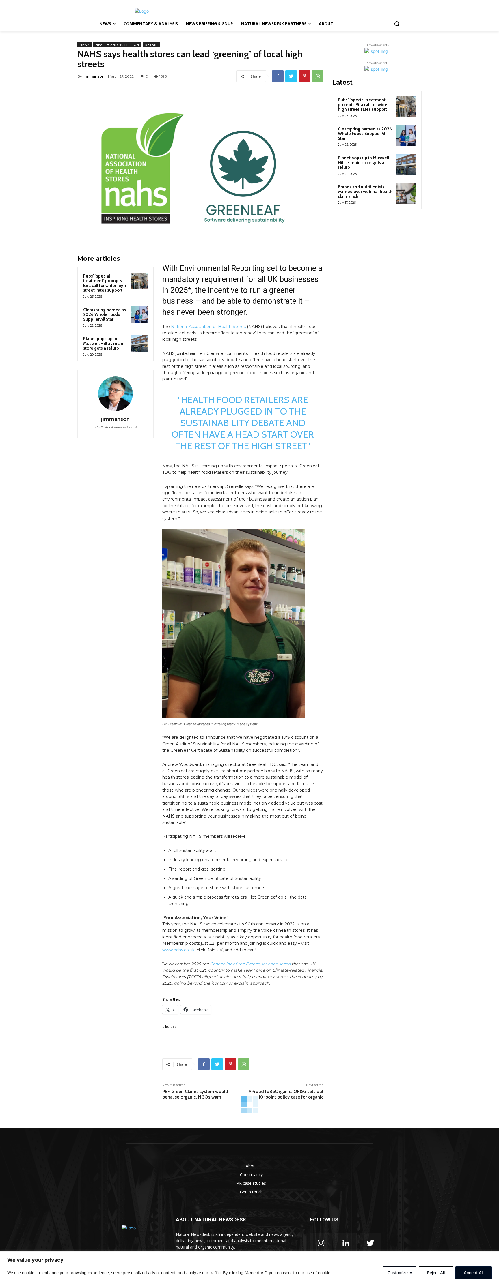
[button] (397, 24)
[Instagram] (321, 1244)
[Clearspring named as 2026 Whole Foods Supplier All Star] (139, 314)
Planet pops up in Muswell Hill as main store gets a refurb (103, 343)
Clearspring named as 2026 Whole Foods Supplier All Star (104, 314)
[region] (249, 1267)
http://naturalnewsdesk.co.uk (115, 427)
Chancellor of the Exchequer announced (250, 963)
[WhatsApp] (317, 76)
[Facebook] (278, 76)
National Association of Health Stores (208, 326)
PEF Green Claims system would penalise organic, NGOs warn (195, 1094)
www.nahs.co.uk (178, 950)
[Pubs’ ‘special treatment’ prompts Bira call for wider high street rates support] (139, 281)
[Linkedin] (346, 1244)
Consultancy (251, 1174)
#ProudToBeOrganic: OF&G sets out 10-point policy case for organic (285, 1094)
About (251, 1166)
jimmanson (93, 76)
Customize (398, 1272)
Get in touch (251, 1192)
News (85, 45)
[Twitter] (291, 76)
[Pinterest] (304, 76)
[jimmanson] (115, 393)
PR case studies (251, 1183)
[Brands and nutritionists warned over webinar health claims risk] (406, 193)
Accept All (473, 1272)
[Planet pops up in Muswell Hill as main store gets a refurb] (139, 343)
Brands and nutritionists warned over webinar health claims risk (365, 191)
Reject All (436, 1272)
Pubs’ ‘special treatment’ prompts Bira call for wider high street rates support (104, 283)
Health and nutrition (117, 45)
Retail (151, 45)
